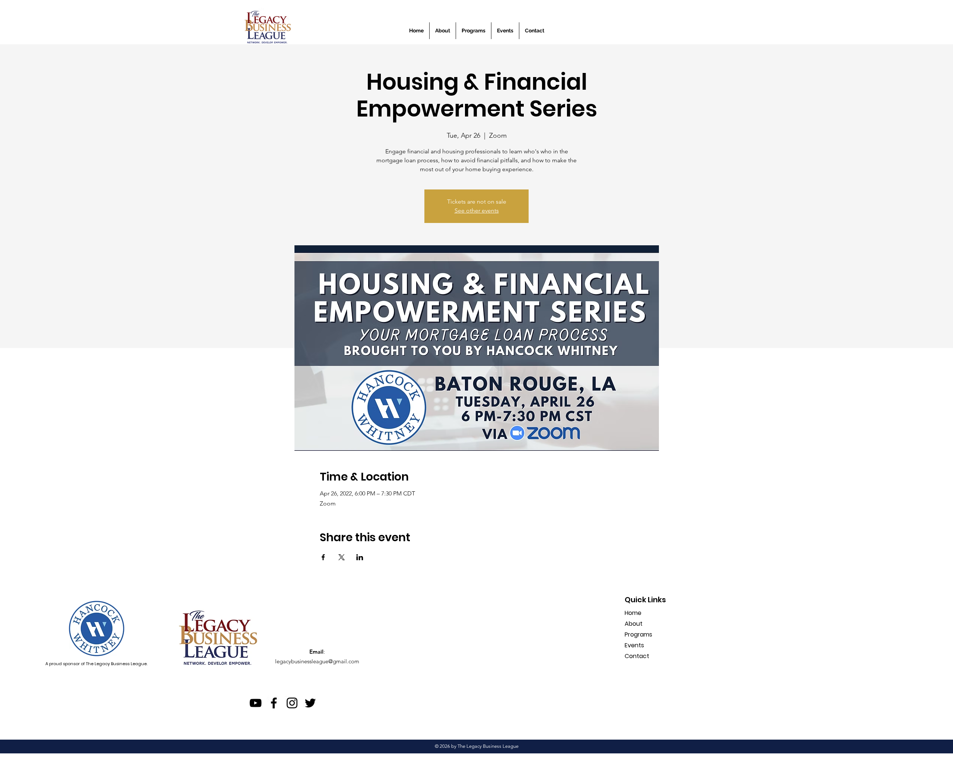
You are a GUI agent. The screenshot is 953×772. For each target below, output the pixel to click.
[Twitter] (310, 703)
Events (634, 645)
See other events (477, 210)
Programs (638, 634)
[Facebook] (274, 703)
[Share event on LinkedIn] (359, 557)
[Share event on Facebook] (323, 557)
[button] (505, 30)
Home (633, 613)
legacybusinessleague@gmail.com (317, 661)
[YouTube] (255, 703)
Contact (637, 656)
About (634, 623)
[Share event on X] (341, 557)
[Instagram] (292, 703)
